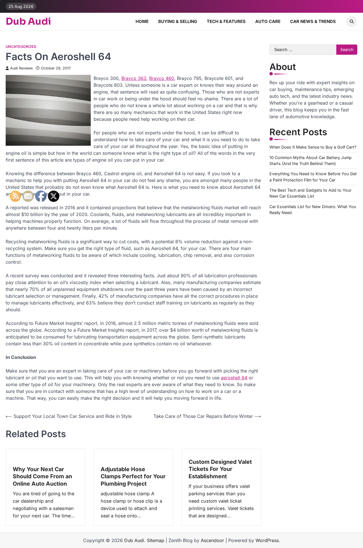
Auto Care (267, 21)
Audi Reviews (21, 68)
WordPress (267, 540)
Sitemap (155, 540)
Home (142, 21)
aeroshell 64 (234, 377)
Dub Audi (28, 21)
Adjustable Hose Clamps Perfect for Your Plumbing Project (133, 476)
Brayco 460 (161, 78)
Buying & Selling (177, 21)
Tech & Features (226, 21)
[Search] (351, 21)
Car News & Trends (313, 21)
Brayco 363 (133, 78)
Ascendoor (212, 540)
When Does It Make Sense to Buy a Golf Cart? (312, 147)
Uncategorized (21, 47)
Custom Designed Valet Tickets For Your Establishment (220, 469)
